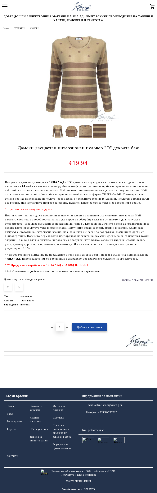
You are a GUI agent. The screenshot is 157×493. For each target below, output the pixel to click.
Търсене (12, 429)
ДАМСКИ (34, 28)
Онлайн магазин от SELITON (78, 489)
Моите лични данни (78, 480)
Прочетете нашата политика (78, 474)
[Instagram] (94, 420)
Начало (6, 28)
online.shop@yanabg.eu (108, 405)
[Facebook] (85, 420)
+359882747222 (107, 412)
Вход (10, 413)
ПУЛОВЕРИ (19, 28)
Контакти (12, 455)
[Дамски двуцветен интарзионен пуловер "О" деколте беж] (78, 121)
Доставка (58, 417)
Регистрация (14, 421)
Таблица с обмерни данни (136, 279)
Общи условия (39, 429)
